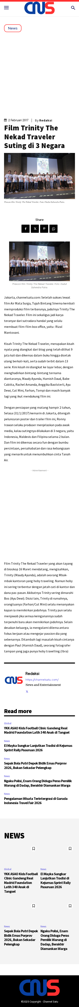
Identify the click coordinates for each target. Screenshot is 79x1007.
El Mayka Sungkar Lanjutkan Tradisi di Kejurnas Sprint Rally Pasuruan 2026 (38, 747)
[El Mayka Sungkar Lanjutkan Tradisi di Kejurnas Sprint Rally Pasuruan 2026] (58, 854)
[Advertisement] (39, 73)
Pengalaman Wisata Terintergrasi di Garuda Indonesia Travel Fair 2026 (35, 800)
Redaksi (45, 120)
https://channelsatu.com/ (42, 679)
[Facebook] (25, 229)
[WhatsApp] (53, 229)
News (12, 28)
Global (7, 723)
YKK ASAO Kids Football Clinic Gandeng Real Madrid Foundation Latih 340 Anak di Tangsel (36, 730)
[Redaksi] (13, 682)
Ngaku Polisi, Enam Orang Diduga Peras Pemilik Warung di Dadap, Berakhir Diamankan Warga (38, 783)
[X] (35, 229)
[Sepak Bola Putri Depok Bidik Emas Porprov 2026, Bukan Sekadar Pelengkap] (21, 911)
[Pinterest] (44, 229)
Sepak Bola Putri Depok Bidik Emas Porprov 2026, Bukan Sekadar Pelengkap (35, 765)
